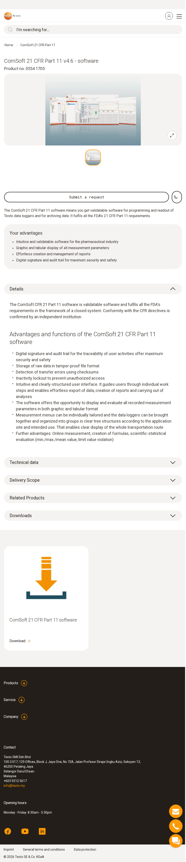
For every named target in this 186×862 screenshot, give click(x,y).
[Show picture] (93, 157)
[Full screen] (171, 135)
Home (9, 45)
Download (17, 641)
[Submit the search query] (9, 29)
